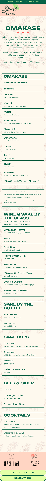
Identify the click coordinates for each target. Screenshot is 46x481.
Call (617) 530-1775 (23, 473)
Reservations (23, 478)
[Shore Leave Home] (9, 10)
